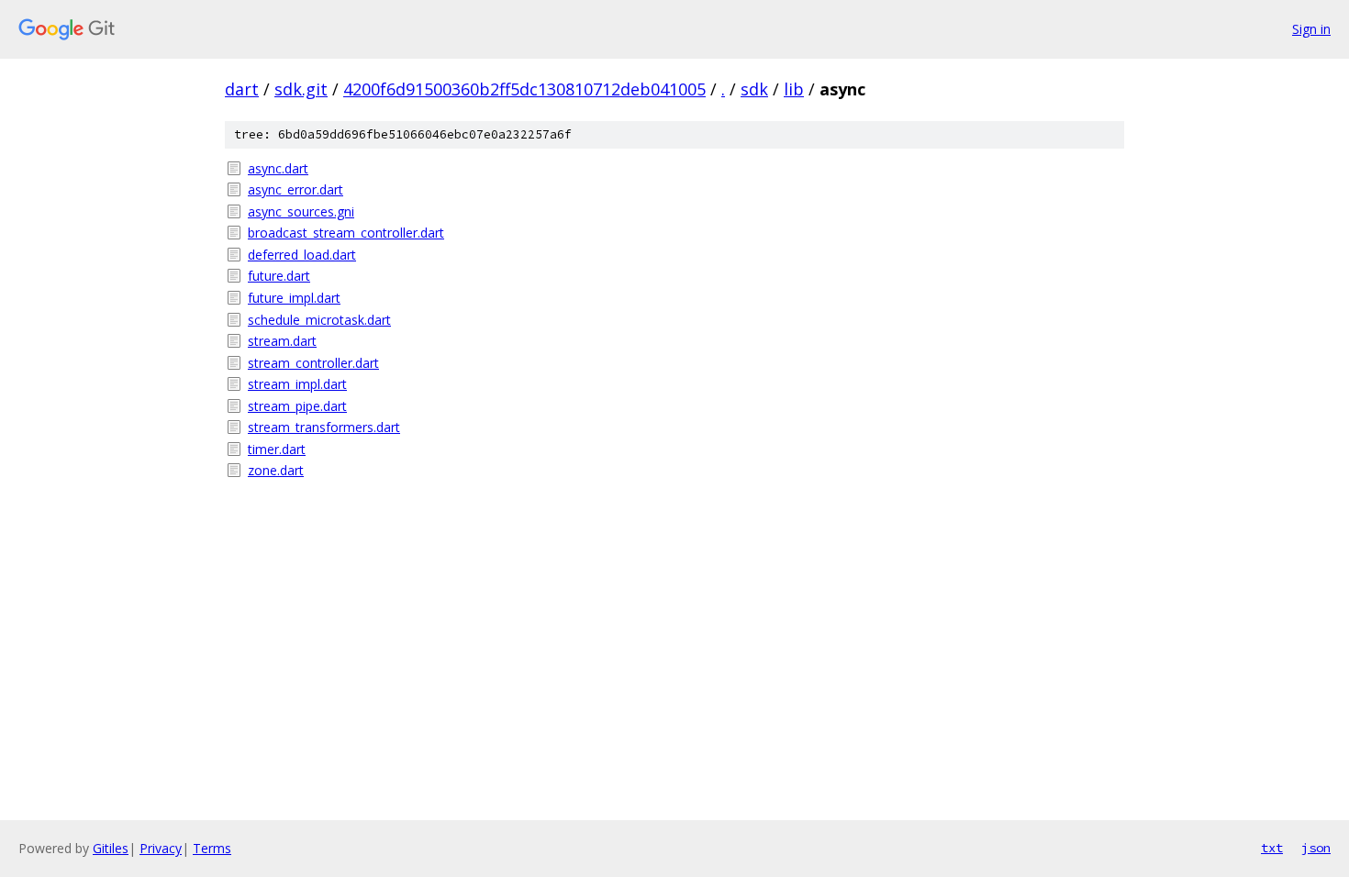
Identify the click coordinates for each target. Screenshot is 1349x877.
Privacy (160, 848)
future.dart (279, 275)
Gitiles (110, 848)
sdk (754, 89)
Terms (212, 848)
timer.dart (277, 449)
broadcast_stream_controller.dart (346, 232)
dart (242, 89)
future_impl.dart (294, 297)
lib (794, 89)
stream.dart (282, 341)
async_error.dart (295, 189)
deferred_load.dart (302, 254)
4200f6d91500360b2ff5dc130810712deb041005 (524, 89)
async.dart (278, 168)
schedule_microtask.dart (319, 319)
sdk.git (301, 89)
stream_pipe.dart (297, 406)
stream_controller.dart (313, 363)
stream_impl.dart (297, 384)
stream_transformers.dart (324, 427)
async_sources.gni (301, 211)
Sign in (1311, 29)
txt (1272, 847)
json (1316, 847)
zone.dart (276, 470)
